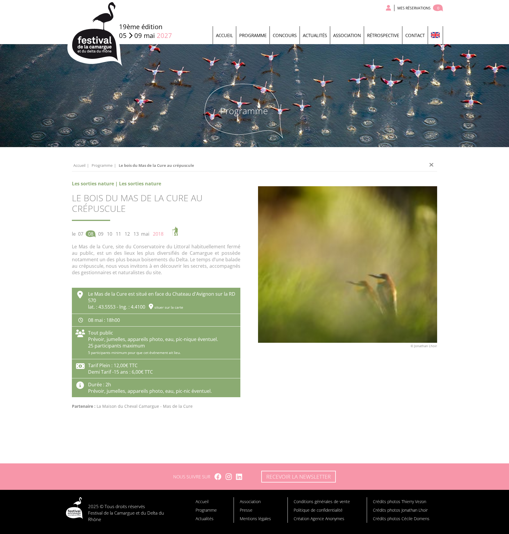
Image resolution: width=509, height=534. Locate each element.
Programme (253, 35)
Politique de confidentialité (318, 510)
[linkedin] (239, 476)
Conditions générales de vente (322, 501)
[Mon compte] (388, 8)
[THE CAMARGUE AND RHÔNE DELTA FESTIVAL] (435, 35)
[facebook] (218, 476)
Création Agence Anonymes (319, 518)
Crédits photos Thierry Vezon (399, 501)
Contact (415, 35)
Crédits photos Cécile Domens (401, 518)
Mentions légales (255, 518)
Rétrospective (383, 35)
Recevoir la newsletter (298, 476)
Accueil (224, 35)
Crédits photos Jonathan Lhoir (400, 510)
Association (347, 35)
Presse (246, 510)
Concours (285, 35)
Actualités (315, 35)
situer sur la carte (168, 307)
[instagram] (229, 476)
